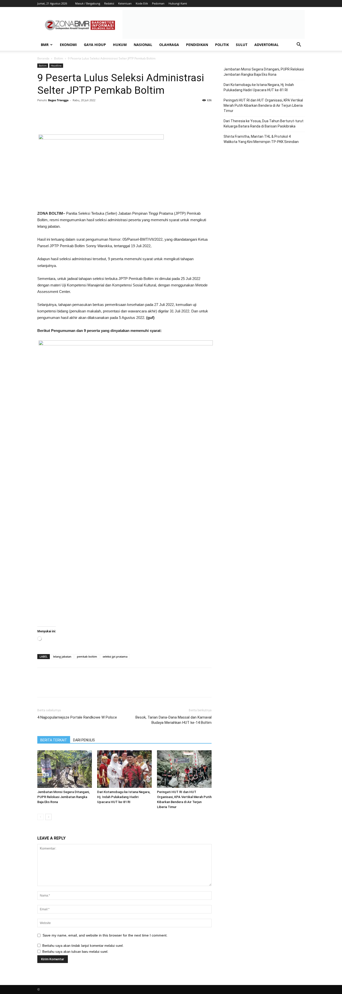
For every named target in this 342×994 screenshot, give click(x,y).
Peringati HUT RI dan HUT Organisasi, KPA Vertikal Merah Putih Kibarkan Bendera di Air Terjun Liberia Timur (263, 105)
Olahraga (169, 44)
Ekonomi (68, 44)
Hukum (120, 44)
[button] (299, 45)
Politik (222, 44)
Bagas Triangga (58, 100)
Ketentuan (125, 3)
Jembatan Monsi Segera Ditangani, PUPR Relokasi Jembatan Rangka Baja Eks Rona (63, 797)
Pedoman (158, 3)
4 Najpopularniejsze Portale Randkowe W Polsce (77, 717)
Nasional (143, 44)
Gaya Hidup (95, 44)
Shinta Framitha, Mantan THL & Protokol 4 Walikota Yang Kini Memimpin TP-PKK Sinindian (261, 139)
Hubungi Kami (177, 3)
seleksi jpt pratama (115, 656)
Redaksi (109, 3)
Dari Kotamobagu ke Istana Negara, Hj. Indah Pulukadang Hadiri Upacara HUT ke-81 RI (123, 797)
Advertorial (266, 44)
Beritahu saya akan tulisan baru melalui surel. (75, 952)
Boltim (58, 58)
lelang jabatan (62, 656)
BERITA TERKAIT (53, 740)
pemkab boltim (87, 656)
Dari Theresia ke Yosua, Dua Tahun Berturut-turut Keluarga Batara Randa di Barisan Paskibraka (263, 123)
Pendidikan (197, 44)
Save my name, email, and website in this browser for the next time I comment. (105, 935)
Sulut (241, 44)
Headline (56, 65)
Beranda (43, 58)
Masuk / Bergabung (87, 3)
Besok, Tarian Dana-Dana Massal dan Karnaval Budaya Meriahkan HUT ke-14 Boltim (173, 720)
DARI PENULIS (84, 740)
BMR (45, 44)
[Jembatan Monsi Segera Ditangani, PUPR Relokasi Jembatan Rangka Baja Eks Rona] (64, 769)
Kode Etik (142, 3)
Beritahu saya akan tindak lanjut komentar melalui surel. (83, 946)
